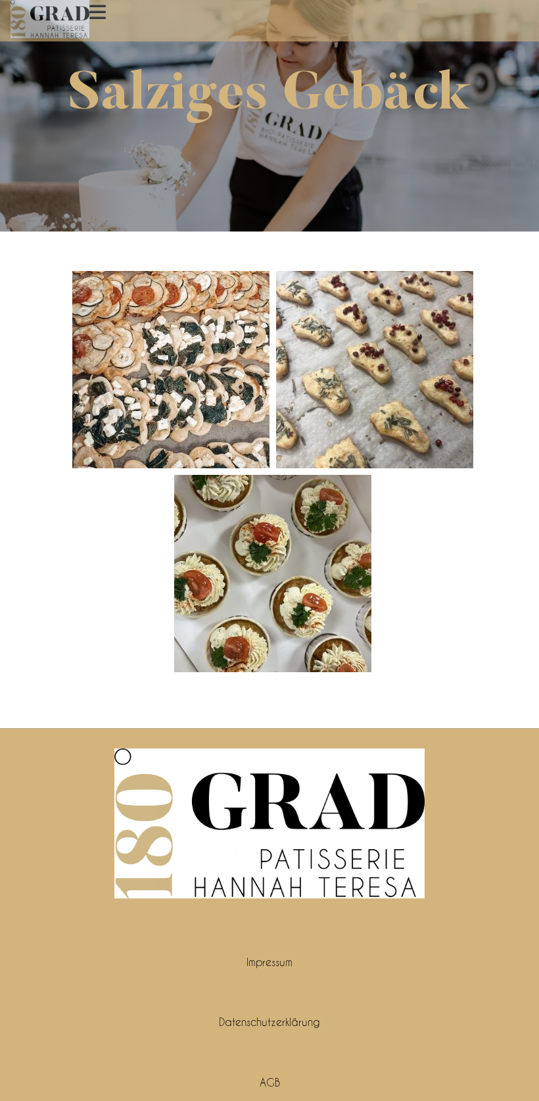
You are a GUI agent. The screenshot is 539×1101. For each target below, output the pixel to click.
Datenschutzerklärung (269, 1021)
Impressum (269, 962)
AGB (270, 1082)
